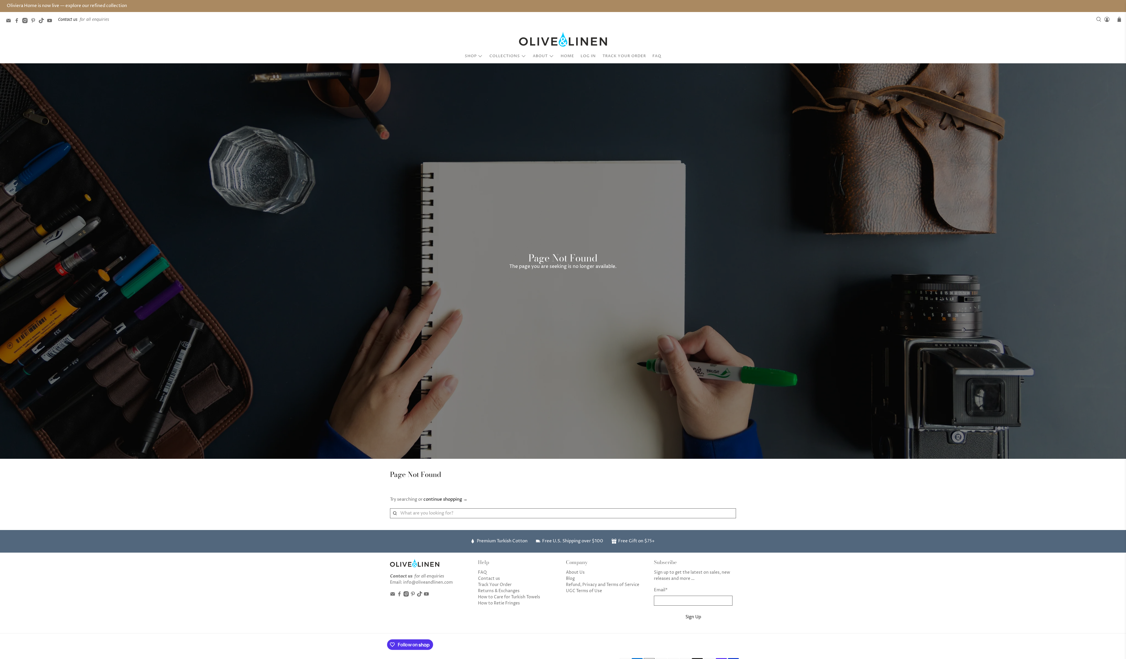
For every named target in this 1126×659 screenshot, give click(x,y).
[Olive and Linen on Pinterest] (34, 21)
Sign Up (693, 616)
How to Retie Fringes (499, 603)
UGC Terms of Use (584, 591)
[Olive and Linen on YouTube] (51, 21)
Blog (570, 578)
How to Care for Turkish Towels (509, 597)
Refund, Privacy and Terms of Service (602, 584)
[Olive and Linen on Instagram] (26, 21)
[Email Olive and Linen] (10, 21)
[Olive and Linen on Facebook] (18, 21)
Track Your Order (624, 56)
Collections (504, 56)
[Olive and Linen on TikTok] (43, 21)
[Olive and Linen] (563, 39)
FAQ (656, 56)
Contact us (489, 578)
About (540, 56)
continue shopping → (445, 499)
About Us (575, 572)
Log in (588, 56)
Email (661, 590)
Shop (471, 56)
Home (567, 56)
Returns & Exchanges (499, 591)
